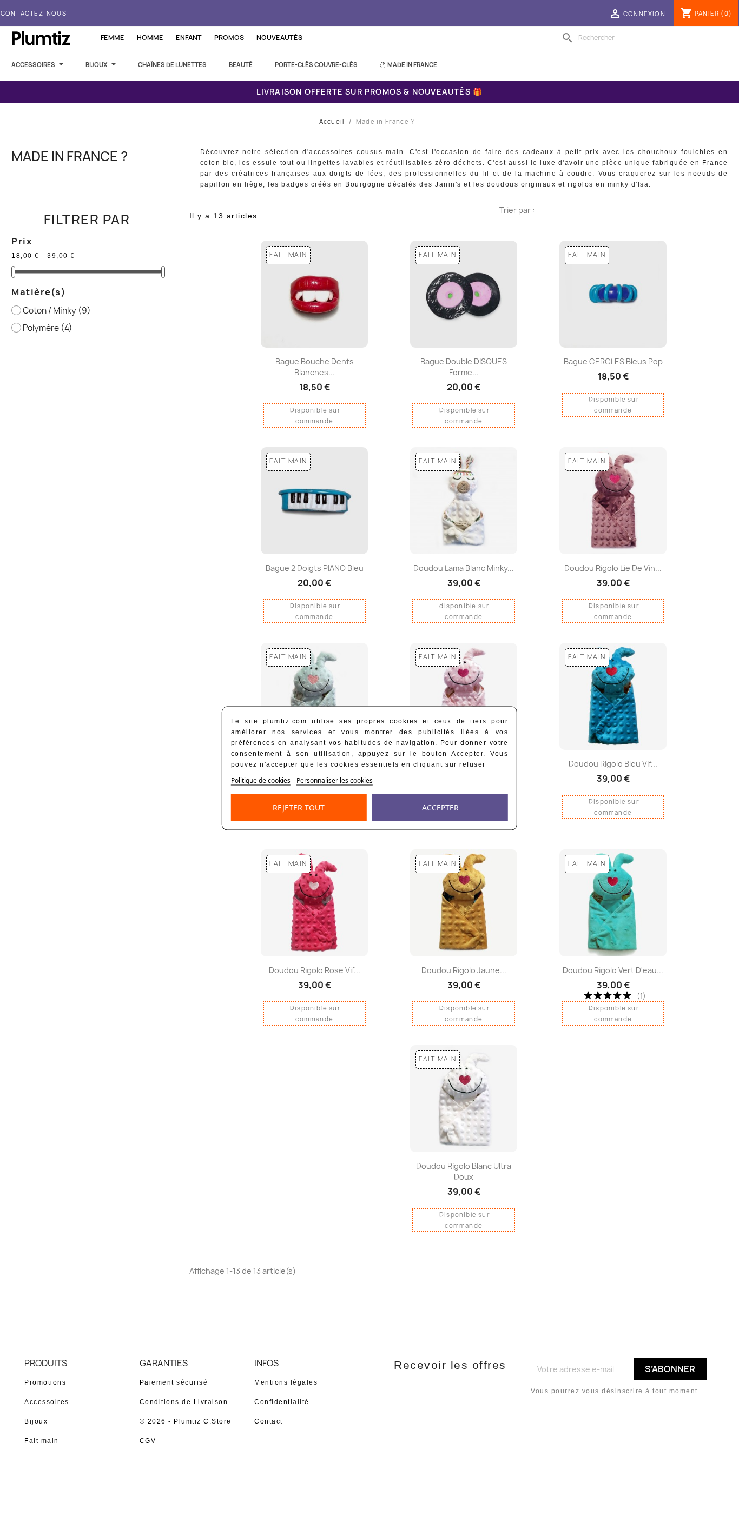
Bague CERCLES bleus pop (613, 361)
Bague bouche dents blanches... (314, 366)
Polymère (47, 328)
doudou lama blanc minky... (463, 568)
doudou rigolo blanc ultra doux (463, 1171)
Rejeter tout (299, 807)
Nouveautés (279, 37)
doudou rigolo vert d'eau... (613, 970)
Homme (150, 37)
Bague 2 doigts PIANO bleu (315, 568)
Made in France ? (69, 156)
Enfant (189, 37)
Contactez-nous (34, 13)
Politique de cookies (261, 779)
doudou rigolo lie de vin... (613, 568)
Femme (112, 37)
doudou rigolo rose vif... (314, 970)
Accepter (440, 807)
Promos (229, 37)
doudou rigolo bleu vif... (613, 764)
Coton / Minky (57, 310)
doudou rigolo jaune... (463, 970)
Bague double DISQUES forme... (463, 366)
